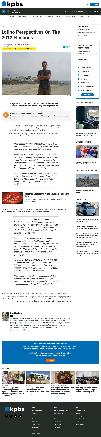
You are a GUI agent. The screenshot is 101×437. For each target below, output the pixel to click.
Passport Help (57, 424)
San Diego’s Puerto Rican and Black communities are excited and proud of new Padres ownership (87, 235)
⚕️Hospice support (83, 29)
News (12, 16)
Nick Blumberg (8, 44)
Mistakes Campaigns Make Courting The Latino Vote (46, 195)
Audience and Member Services (61, 410)
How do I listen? (58, 421)
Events (80, 16)
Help (87, 16)
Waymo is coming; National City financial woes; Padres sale (86, 134)
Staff (33, 430)
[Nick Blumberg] (5, 316)
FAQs (55, 419)
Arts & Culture (38, 16)
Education (78, 385)
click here (65, 293)
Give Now (94, 4)
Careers (34, 416)
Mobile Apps (35, 421)
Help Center (57, 427)
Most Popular (81, 199)
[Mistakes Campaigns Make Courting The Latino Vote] (12, 198)
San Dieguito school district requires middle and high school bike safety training (87, 253)
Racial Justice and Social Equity (58, 385)
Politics (4, 27)
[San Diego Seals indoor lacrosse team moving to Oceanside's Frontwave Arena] (38, 377)
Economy (28, 385)
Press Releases (36, 424)
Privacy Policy (35, 427)
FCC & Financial (36, 419)
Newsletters (35, 413)
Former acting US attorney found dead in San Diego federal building (87, 227)
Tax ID (77, 421)
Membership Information (82, 416)
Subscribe (87, 95)
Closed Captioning (58, 413)
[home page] (12, 4)
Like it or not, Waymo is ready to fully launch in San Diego (87, 220)
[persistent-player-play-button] (3, 11)
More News (6, 368)
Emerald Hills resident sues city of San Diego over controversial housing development (86, 244)
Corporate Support (80, 410)
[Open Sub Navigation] (14, 16)
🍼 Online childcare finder (85, 36)
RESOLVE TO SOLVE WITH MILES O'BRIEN (86, 191)
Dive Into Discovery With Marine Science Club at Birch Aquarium (86, 163)
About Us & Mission (37, 410)
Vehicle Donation (80, 424)
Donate (50, 360)
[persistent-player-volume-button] (8, 11)
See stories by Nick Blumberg (20, 330)
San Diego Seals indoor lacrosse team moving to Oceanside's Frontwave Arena (37, 390)
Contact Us (56, 416)
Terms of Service (36, 433)
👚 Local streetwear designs (86, 33)
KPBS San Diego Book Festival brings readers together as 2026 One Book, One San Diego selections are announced (13, 392)
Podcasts (59, 16)
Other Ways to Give (80, 419)
